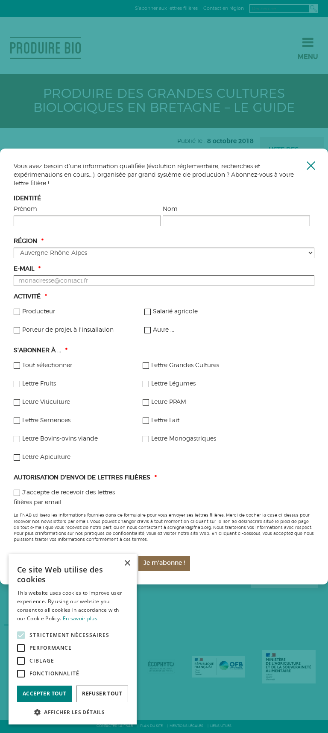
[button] (72, 712)
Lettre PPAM (168, 402)
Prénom (25, 209)
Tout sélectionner (47, 365)
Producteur (38, 312)
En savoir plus (80, 618)
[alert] (73, 639)
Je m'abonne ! (164, 563)
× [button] (127, 563)
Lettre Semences (46, 420)
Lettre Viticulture (46, 402)
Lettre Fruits (39, 384)
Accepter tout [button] (44, 693)
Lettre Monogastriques (183, 439)
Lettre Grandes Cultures (185, 365)
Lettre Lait (165, 420)
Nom (170, 209)
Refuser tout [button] (102, 693)
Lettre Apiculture (46, 457)
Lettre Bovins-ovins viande (60, 439)
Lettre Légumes (173, 384)
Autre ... (163, 330)
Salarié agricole (175, 312)
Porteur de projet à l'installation (68, 330)
